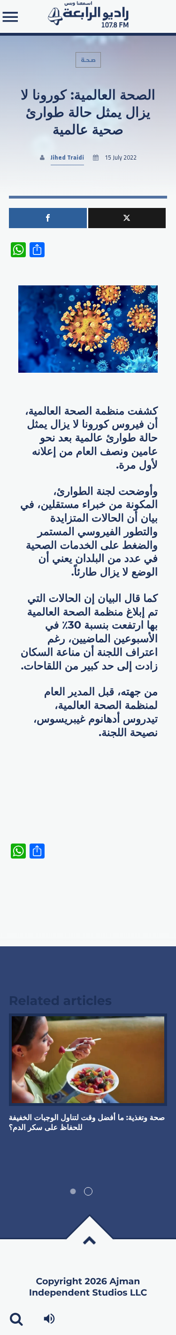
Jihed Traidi (67, 157)
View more (88, 1059)
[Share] (48, 218)
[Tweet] (127, 218)
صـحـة (88, 59)
